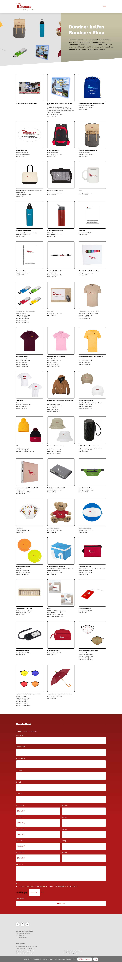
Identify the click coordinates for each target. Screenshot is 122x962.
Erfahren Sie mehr (85, 959)
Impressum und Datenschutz (72, 951)
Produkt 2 (20, 817)
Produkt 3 (20, 829)
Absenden (61, 903)
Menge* (65, 806)
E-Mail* (19, 782)
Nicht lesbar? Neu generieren (42, 893)
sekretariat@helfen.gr (23, 933)
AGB (17, 883)
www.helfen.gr (20, 935)
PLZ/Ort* (19, 770)
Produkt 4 (20, 841)
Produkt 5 (20, 852)
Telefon (19, 794)
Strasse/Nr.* (20, 758)
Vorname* (20, 735)
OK (96, 959)
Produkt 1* (20, 806)
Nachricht (19, 864)
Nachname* (20, 747)
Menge (64, 817)
